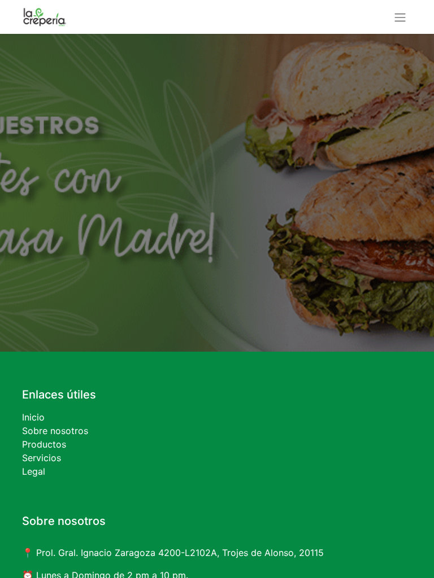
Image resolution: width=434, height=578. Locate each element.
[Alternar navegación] (400, 17)
